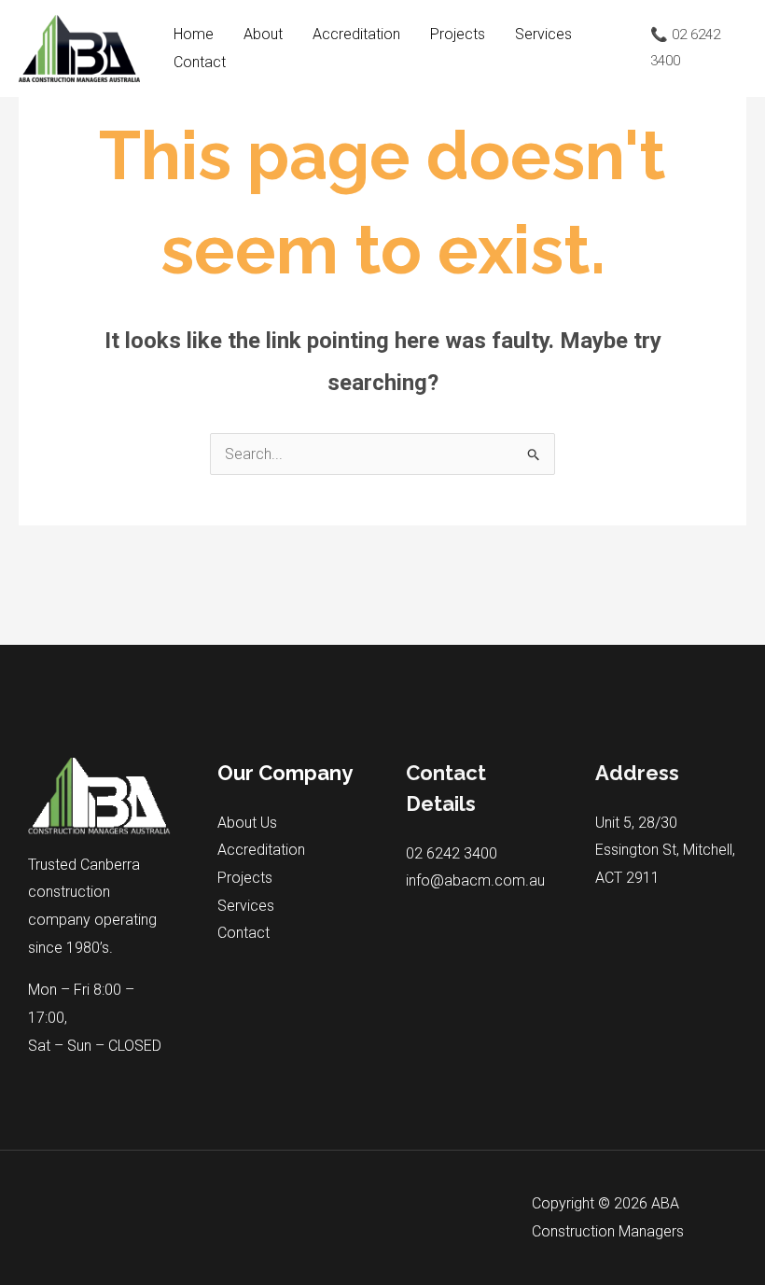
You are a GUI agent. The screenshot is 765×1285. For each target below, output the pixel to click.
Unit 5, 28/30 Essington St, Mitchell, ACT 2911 (665, 850)
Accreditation (356, 34)
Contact (200, 62)
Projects (457, 34)
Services (543, 34)
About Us (247, 822)
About (263, 34)
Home (194, 34)
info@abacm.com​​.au (475, 880)
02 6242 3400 (451, 853)
